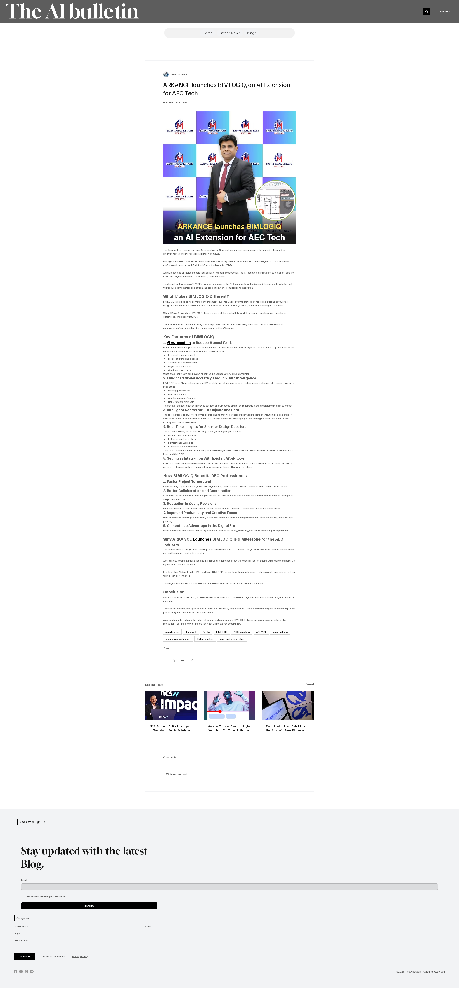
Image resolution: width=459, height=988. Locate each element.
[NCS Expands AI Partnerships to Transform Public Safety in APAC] (171, 705)
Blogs (17, 933)
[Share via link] (191, 660)
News (167, 647)
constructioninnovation (231, 638)
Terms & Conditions (53, 956)
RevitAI (206, 631)
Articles (149, 926)
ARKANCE (261, 631)
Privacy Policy (80, 956)
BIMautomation (205, 638)
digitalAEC (191, 631)
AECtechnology (242, 631)
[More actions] (294, 74)
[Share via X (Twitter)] (173, 660)
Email (25, 880)
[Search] (426, 11)
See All (310, 684)
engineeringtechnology (178, 638)
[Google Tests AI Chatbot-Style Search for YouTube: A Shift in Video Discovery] (229, 705)
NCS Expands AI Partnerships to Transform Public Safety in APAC (170, 728)
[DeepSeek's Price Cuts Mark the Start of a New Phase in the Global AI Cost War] (288, 705)
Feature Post (21, 940)
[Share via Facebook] (165, 660)
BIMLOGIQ (222, 631)
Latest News (21, 926)
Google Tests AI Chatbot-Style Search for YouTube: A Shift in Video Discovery (229, 728)
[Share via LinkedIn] (182, 660)
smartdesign (172, 631)
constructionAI (280, 631)
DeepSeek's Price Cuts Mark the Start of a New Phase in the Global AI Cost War (287, 728)
